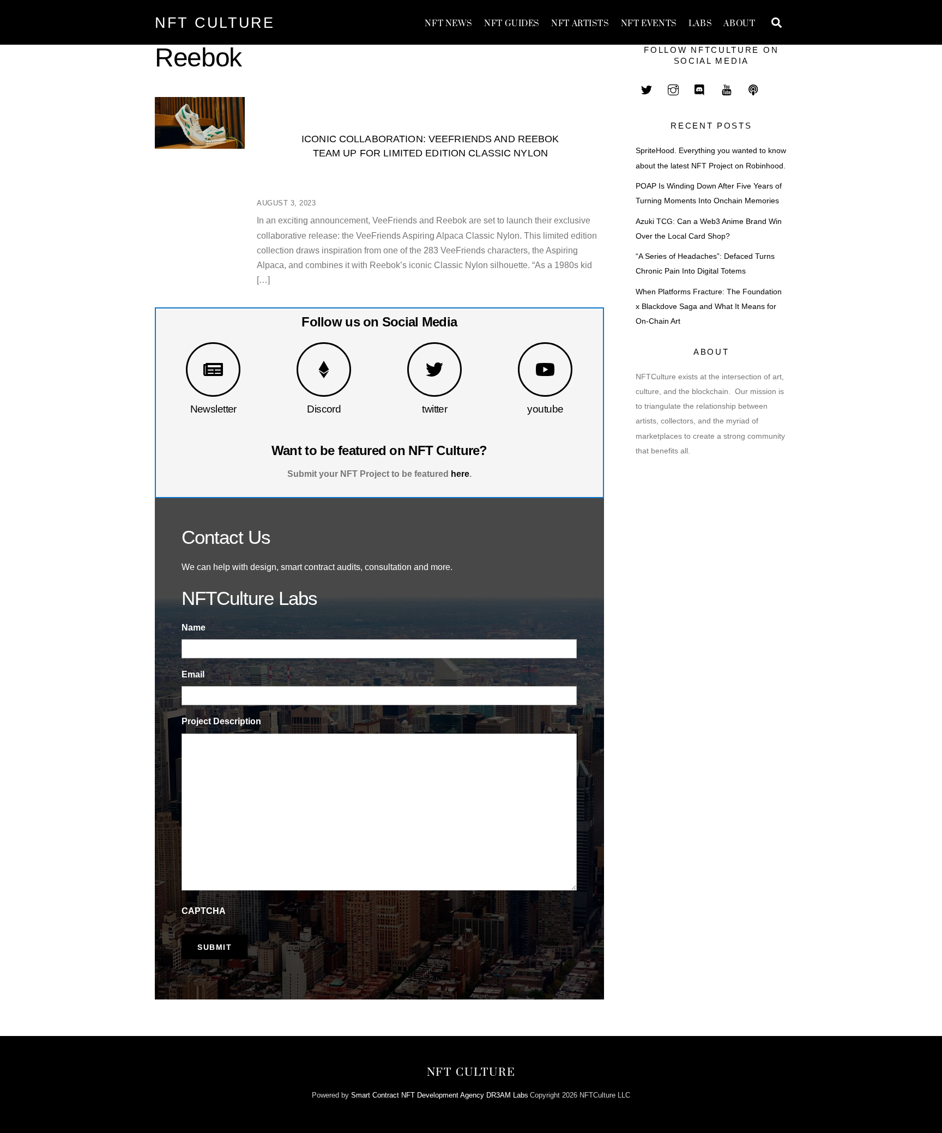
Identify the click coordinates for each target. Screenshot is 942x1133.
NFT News (449, 24)
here (460, 473)
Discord (324, 409)
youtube (545, 409)
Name (194, 627)
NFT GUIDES (512, 24)
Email (193, 674)
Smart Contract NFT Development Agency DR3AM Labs (439, 1095)
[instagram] (673, 88)
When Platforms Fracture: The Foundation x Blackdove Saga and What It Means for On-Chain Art (709, 306)
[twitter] (646, 88)
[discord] (700, 88)
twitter (434, 409)
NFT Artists (580, 24)
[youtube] (727, 88)
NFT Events (649, 24)
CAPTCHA (204, 911)
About (739, 24)
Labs (700, 24)
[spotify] (753, 88)
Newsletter (213, 409)
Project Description (221, 721)
